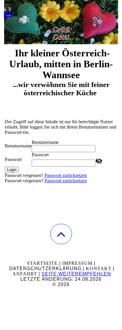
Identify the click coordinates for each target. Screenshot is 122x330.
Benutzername (18, 145)
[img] (61, 22)
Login (11, 170)
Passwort (13, 159)
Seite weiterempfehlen (76, 273)
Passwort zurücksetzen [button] (65, 175)
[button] (61, 234)
